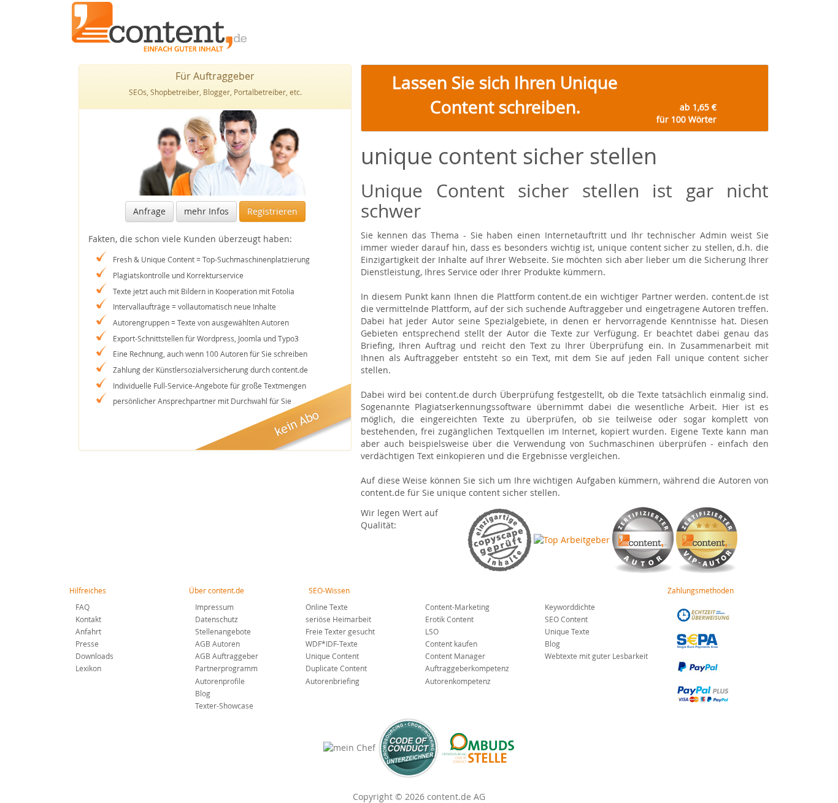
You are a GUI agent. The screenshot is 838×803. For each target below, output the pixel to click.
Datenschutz (216, 619)
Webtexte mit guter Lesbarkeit (596, 656)
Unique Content (332, 656)
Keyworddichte (570, 607)
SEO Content (566, 619)
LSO (432, 631)
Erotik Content (449, 619)
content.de (162, 26)
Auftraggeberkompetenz (467, 668)
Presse (87, 644)
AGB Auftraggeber (226, 656)
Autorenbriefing (332, 681)
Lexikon (88, 668)
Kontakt (88, 619)
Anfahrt (88, 631)
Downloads (94, 656)
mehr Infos (206, 211)
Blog (202, 693)
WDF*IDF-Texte (332, 644)
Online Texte (327, 607)
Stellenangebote (223, 631)
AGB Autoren (217, 644)
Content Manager (455, 656)
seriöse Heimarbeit (338, 619)
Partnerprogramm (226, 668)
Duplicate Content (336, 668)
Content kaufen (451, 644)
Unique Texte (567, 631)
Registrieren (272, 211)
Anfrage (149, 211)
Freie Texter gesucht (340, 631)
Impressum (214, 607)
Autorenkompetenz (458, 681)
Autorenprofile (220, 681)
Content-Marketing (457, 607)
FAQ (82, 607)
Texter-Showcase (224, 705)
